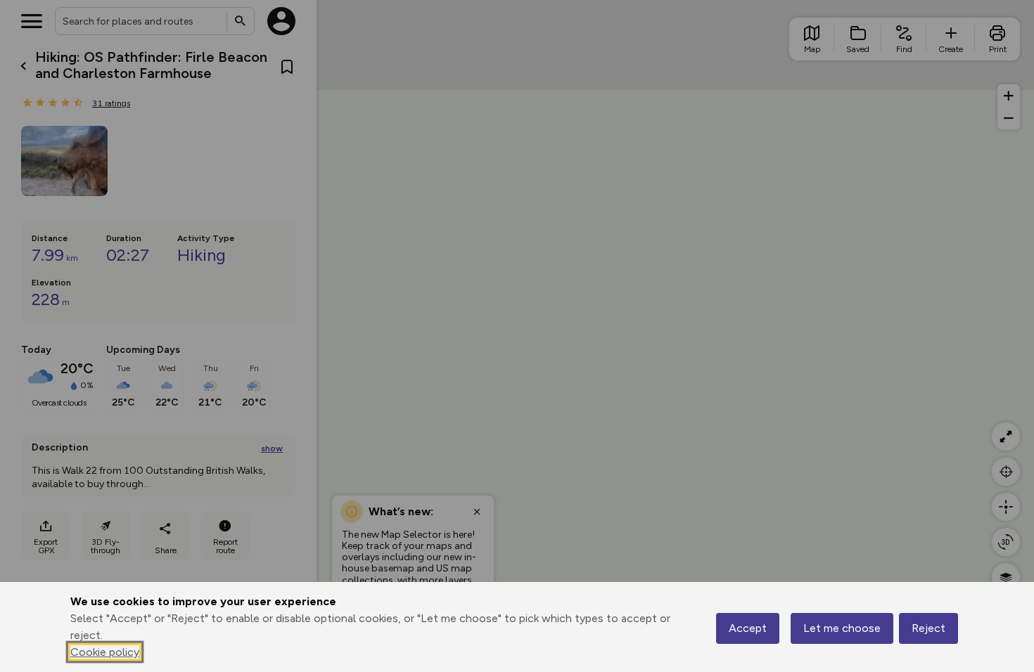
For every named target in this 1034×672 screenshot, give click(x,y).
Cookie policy (104, 652)
